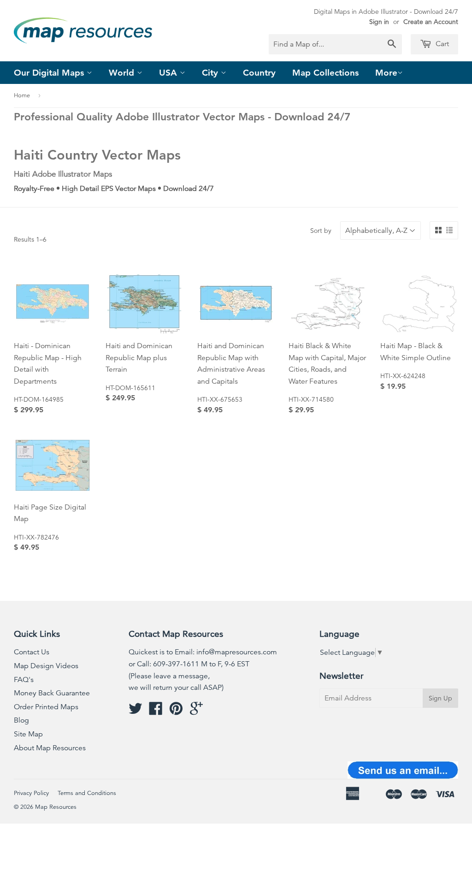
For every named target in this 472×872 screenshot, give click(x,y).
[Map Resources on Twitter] (135, 711)
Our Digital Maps (50, 72)
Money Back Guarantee (52, 693)
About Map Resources (50, 748)
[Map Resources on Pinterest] (176, 711)
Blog (21, 720)
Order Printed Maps (46, 707)
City (211, 72)
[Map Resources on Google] (196, 711)
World (123, 72)
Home (22, 95)
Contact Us (31, 652)
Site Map (28, 734)
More (386, 72)
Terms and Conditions (87, 793)
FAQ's (24, 679)
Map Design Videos (46, 665)
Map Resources (56, 807)
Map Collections (325, 72)
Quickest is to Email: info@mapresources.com (203, 652)
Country (259, 72)
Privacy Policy (31, 793)
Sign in (379, 22)
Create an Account (430, 22)
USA (169, 72)
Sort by (320, 230)
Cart (441, 43)
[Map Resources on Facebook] (156, 711)
